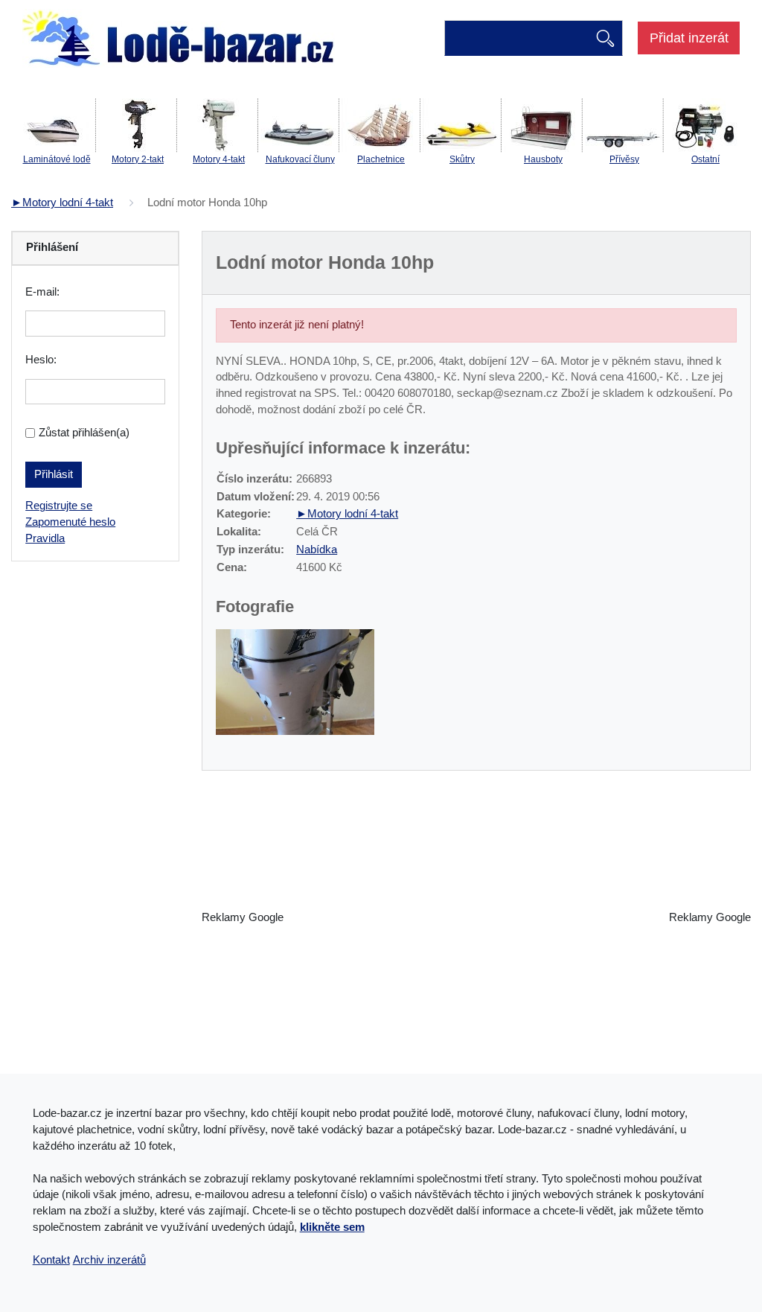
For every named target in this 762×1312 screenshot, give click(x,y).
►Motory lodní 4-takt (62, 202)
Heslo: (41, 360)
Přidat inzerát (689, 38)
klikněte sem (332, 1227)
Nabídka (316, 549)
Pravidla (45, 538)
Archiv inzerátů (109, 1260)
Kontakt (51, 1260)
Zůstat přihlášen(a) (84, 433)
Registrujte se (58, 506)
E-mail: (42, 292)
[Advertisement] (476, 918)
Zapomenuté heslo (70, 522)
